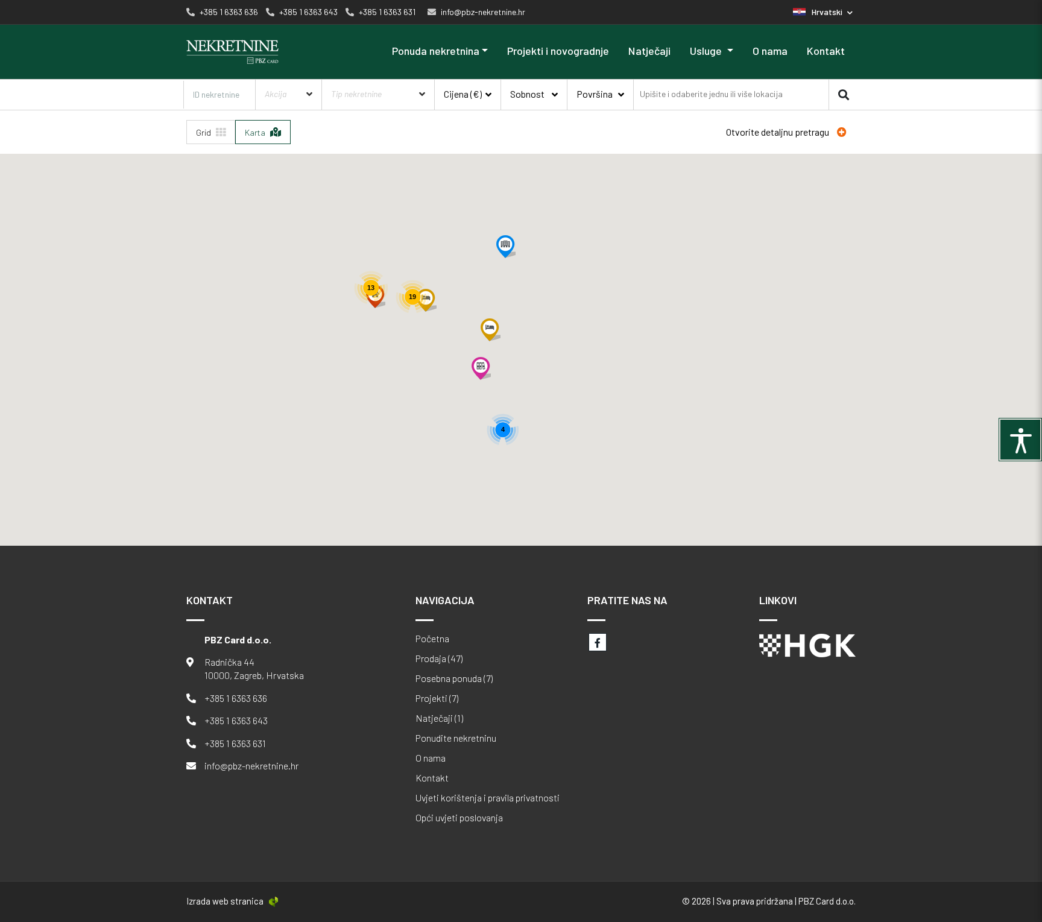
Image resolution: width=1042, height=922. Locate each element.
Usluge (707, 50)
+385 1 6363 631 (235, 743)
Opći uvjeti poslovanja (459, 817)
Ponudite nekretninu (455, 738)
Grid (204, 132)
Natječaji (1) (439, 718)
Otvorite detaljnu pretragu (778, 131)
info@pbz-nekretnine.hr (251, 765)
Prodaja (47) (439, 658)
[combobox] (731, 93)
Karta (256, 132)
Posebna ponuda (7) (454, 678)
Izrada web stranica (225, 900)
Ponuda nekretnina (435, 50)
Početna (432, 638)
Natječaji (649, 50)
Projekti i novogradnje (558, 50)
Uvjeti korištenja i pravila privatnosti (487, 797)
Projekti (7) (436, 698)
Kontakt (826, 50)
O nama (770, 50)
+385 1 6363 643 (236, 720)
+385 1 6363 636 (235, 698)
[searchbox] (712, 94)
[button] (823, 12)
